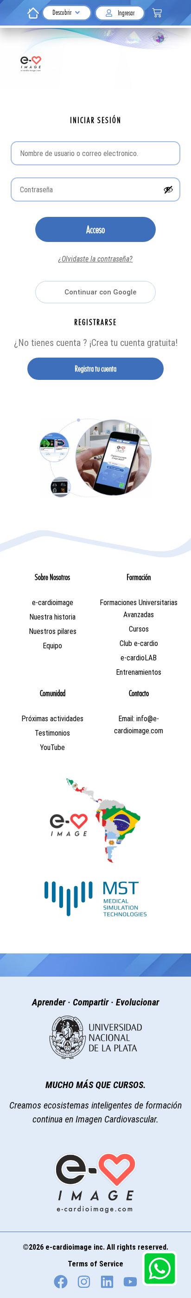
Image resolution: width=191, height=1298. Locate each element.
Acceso (95, 229)
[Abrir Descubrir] (77, 12)
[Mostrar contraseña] (168, 189)
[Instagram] (84, 1282)
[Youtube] (130, 1282)
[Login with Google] (95, 292)
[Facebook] (61, 1282)
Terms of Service (95, 1263)
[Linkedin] (107, 1282)
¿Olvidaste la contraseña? (95, 258)
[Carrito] (157, 13)
